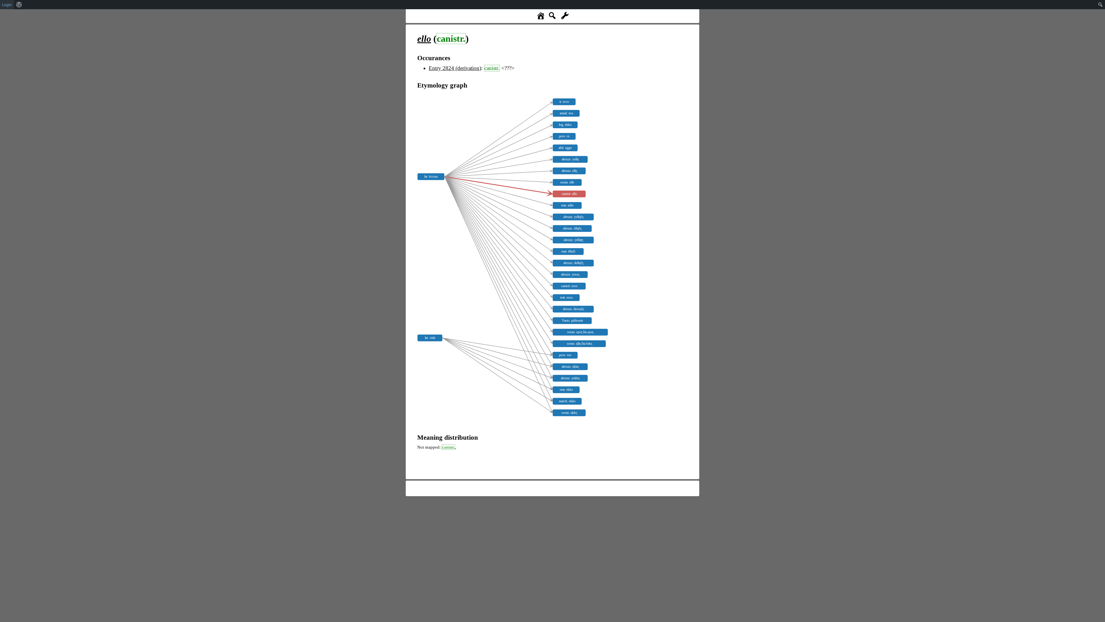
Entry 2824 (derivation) (455, 68)
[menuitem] (19, 4)
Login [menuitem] (7, 4)
